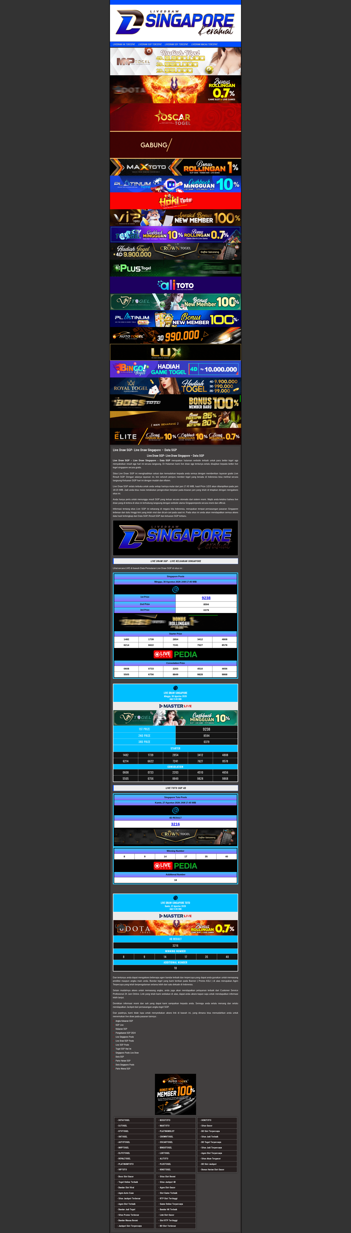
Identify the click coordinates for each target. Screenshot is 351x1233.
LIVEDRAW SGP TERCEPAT (150, 44)
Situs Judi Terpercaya (211, 1147)
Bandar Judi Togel (126, 1209)
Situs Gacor (206, 1125)
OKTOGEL (122, 1136)
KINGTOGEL (165, 1169)
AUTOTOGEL (124, 1142)
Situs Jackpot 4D (168, 1182)
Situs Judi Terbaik (209, 1136)
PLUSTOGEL (165, 1164)
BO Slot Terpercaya (210, 1131)
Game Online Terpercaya (171, 1204)
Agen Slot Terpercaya (211, 1153)
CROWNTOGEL (166, 1136)
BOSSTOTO (165, 1120)
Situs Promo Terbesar (128, 1215)
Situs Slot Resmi (167, 1176)
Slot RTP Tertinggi (168, 1220)
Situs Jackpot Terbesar (129, 1198)
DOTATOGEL (124, 1120)
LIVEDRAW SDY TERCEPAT (176, 44)
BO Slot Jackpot (208, 1164)
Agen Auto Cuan (126, 1193)
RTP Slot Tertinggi (168, 1198)
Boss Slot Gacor (126, 1176)
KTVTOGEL (123, 1131)
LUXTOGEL (165, 1153)
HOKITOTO (206, 1120)
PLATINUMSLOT (167, 1131)
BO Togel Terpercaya (211, 1142)
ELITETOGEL (124, 1153)
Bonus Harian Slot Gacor (212, 1169)
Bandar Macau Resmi (128, 1220)
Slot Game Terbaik (168, 1193)
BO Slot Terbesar (168, 1226)
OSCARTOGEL (166, 1142)
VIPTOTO (122, 1169)
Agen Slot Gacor (167, 1187)
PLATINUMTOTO (126, 1164)
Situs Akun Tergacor (211, 1158)
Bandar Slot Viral (126, 1187)
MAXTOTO (164, 1125)
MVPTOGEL (123, 1147)
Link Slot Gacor (167, 1215)
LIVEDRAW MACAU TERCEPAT (204, 44)
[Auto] (175, 1094)
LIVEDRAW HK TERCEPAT (124, 44)
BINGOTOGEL (166, 1147)
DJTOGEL (122, 1125)
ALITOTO (164, 1158)
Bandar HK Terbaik (168, 1209)
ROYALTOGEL (124, 1158)
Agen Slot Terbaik (126, 1204)
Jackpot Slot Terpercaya (130, 1226)
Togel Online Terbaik (128, 1182)
